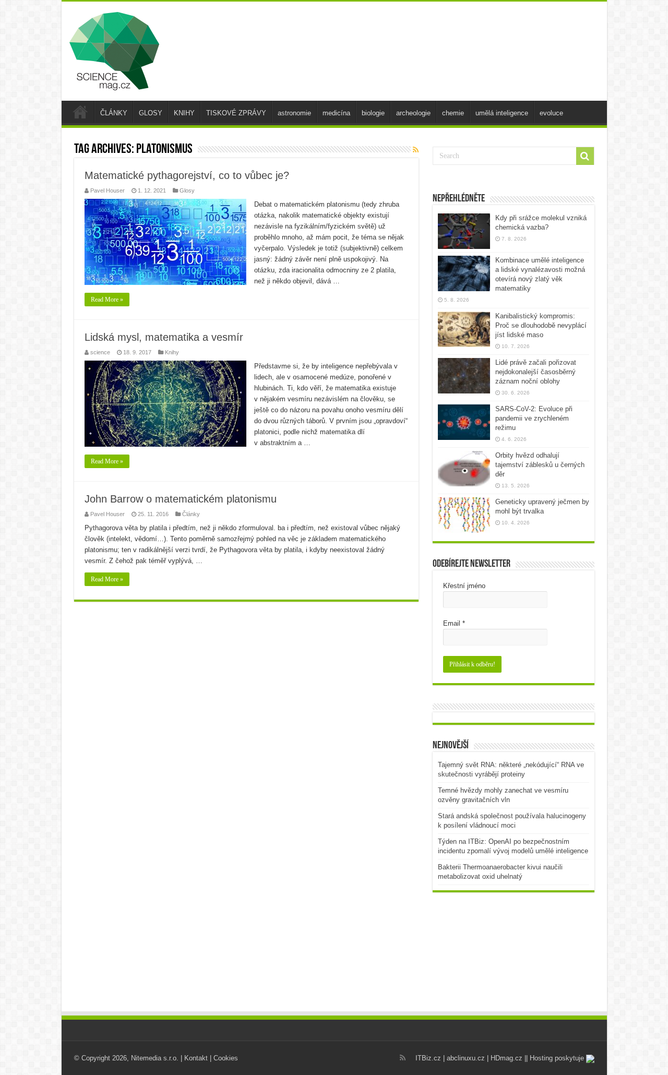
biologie (373, 113)
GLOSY (150, 113)
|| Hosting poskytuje (555, 1058)
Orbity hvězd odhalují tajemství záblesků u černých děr (539, 464)
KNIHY (184, 113)
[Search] (585, 156)
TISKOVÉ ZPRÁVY (236, 113)
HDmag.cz (506, 1058)
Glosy (187, 190)
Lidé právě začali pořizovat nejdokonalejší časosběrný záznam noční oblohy (535, 372)
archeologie (413, 113)
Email (454, 623)
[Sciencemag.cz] (114, 49)
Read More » (107, 299)
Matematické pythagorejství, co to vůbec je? (187, 175)
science (100, 352)
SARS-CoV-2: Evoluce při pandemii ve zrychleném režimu (533, 418)
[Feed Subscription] (416, 150)
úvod (80, 112)
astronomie (294, 113)
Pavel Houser (107, 190)
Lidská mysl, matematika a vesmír (164, 337)
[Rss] (403, 1058)
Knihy (172, 352)
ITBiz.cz (428, 1058)
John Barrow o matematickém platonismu (181, 499)
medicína (336, 113)
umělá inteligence (501, 113)
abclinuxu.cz (466, 1058)
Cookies (225, 1058)
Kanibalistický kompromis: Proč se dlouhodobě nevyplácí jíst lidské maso (541, 325)
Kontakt (196, 1058)
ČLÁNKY (113, 113)
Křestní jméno (464, 586)
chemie (453, 113)
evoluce (551, 113)
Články (191, 514)
